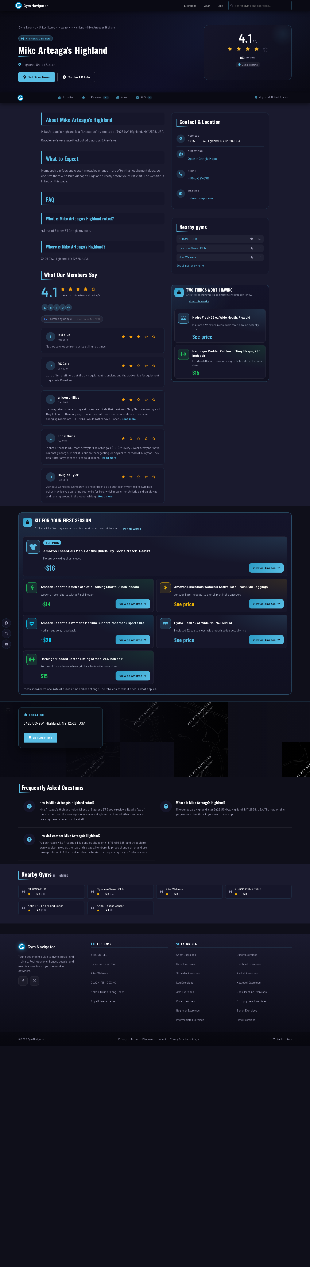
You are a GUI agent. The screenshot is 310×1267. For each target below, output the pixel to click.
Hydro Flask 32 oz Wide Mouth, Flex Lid (221, 318)
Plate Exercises (246, 1019)
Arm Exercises (185, 992)
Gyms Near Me (27, 27)
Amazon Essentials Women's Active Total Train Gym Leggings (221, 588)
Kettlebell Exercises (249, 982)
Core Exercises (185, 1001)
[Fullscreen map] (8, 709)
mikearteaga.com (200, 198)
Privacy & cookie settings (184, 1039)
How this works (199, 301)
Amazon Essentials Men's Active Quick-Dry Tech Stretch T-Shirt (96, 552)
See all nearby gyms (189, 265)
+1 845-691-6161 (198, 178)
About (162, 1039)
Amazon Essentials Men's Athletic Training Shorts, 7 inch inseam (90, 588)
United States (47, 27)
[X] (34, 981)
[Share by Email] (6, 644)
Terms (134, 1039)
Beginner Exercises (188, 1010)
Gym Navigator (41, 946)
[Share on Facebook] (6, 623)
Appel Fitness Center (103, 1001)
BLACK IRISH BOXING (103, 982)
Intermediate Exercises (190, 1019)
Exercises (190, 5)
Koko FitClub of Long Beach (107, 992)
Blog (220, 5)
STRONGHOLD (99, 954)
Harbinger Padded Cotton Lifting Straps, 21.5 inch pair (226, 353)
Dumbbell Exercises (249, 964)
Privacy (122, 1039)
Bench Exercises (247, 1010)
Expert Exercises (247, 954)
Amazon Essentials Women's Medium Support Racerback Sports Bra (92, 624)
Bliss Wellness (99, 973)
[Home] (20, 97)
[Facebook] (23, 981)
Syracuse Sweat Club (103, 964)
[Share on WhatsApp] (6, 633)
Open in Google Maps (202, 158)
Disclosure (148, 1039)
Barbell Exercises (247, 973)
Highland (79, 27)
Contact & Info (79, 77)
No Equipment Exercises (251, 1001)
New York (64, 27)
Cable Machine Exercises (252, 992)
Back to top (284, 1039)
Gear (207, 5)
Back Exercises (185, 964)
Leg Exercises (184, 982)
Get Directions (39, 77)
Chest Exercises (186, 954)
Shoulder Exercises (188, 973)
